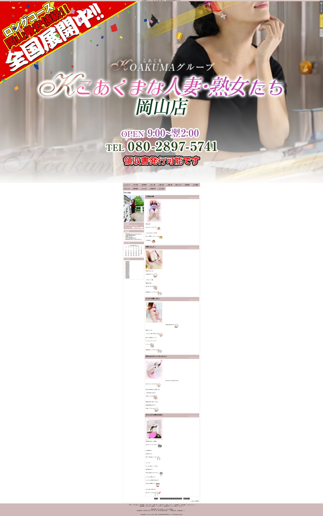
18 (141, 252)
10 (138, 250)
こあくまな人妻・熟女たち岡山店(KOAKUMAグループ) (159, 514)
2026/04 (127, 267)
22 (133, 253)
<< (130, 245)
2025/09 (127, 276)
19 (126, 253)
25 (141, 253)
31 (138, 255)
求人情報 (195, 185)
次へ (188, 498)
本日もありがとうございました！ (133, 233)
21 (131, 253)
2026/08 (127, 261)
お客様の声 (153, 188)
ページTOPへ (196, 501)
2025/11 (127, 273)
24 (138, 253)
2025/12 (127, 272)
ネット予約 (161, 188)
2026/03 (127, 268)
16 (136, 252)
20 (128, 253)
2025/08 (127, 277)
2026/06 (127, 264)
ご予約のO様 (150, 196)
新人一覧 (153, 185)
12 (126, 252)
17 (138, 252)
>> (137, 245)
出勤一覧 (161, 185)
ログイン (181, 506)
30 (136, 255)
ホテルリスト (127, 188)
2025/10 (127, 275)
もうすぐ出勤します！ (130, 237)
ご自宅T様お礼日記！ (130, 235)
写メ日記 (135, 185)
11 (141, 250)
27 (128, 255)
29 (133, 255)
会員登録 (187, 185)
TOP (127, 185)
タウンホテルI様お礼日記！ (154, 415)
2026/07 (127, 263)
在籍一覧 (170, 185)
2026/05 (127, 265)
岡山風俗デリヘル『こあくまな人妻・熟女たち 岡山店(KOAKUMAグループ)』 (161, 92)
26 (126, 255)
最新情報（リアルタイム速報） (135, 188)
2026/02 (127, 269)
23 (136, 253)
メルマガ (144, 188)
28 (131, 255)
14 (131, 252)
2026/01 (127, 271)
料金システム (178, 185)
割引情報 (144, 185)
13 (128, 252)
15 (133, 252)
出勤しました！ (129, 236)
